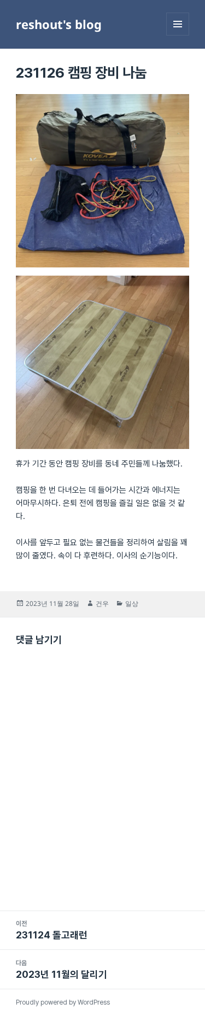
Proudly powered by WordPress (63, 1002)
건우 (102, 603)
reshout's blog (59, 24)
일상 (131, 603)
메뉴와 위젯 (177, 35)
